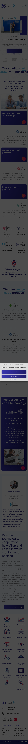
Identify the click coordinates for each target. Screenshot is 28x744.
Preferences (14, 376)
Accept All (14, 372)
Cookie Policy (13, 379)
